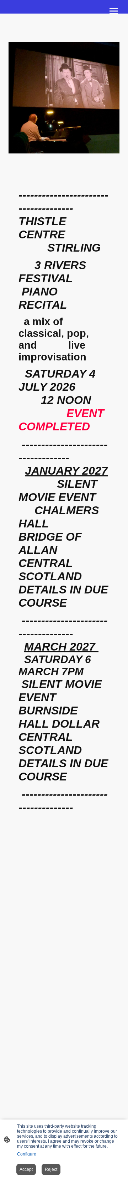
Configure (26, 1154)
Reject (51, 1169)
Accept (26, 1169)
